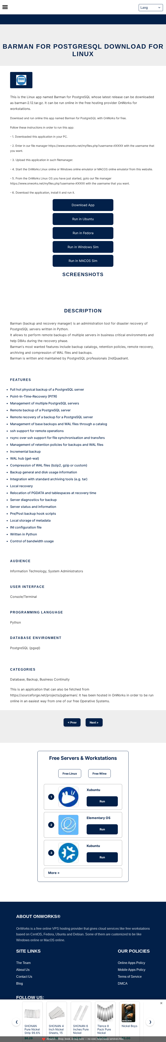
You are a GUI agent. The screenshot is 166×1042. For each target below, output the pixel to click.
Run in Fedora (83, 233)
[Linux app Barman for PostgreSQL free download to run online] (21, 80)
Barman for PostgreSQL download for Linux (83, 50)
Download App (83, 205)
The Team (23, 963)
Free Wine (99, 773)
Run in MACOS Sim (83, 261)
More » (54, 873)
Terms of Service (130, 976)
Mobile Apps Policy (131, 969)
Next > (94, 722)
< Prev (72, 722)
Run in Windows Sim (83, 247)
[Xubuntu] (69, 797)
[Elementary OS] (69, 825)
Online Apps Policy (131, 963)
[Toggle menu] (5, 7)
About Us (23, 969)
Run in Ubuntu (83, 219)
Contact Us (24, 976)
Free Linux (70, 773)
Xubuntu (93, 790)
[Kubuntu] (69, 853)
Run (102, 801)
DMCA (123, 983)
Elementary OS (98, 818)
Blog (19, 983)
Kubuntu (93, 846)
